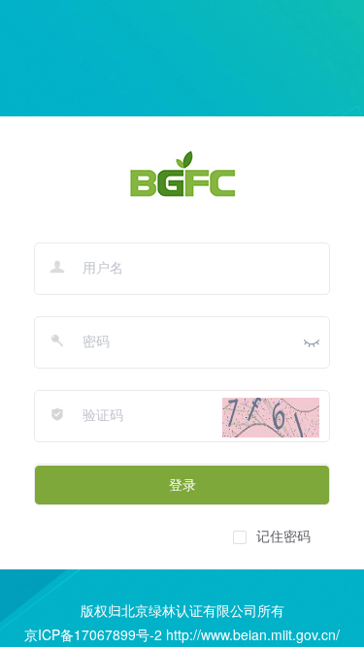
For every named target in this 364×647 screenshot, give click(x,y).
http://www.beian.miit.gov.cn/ (253, 634)
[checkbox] (272, 536)
